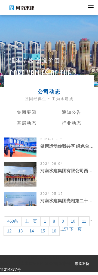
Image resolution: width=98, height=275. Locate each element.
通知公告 (71, 112)
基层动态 (26, 123)
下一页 (75, 229)
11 (84, 221)
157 (65, 229)
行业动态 (71, 123)
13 (20, 231)
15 (43, 231)
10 (73, 221)
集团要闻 (26, 112)
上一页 (31, 221)
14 (31, 231)
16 (54, 231)
